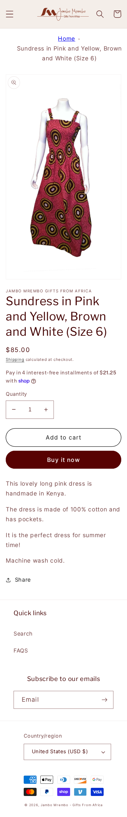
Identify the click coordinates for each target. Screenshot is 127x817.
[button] (9, 14)
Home (66, 38)
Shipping (15, 359)
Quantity (16, 394)
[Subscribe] (104, 700)
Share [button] (23, 579)
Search (23, 633)
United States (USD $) (60, 751)
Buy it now (63, 459)
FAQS (21, 650)
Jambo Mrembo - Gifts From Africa (72, 805)
